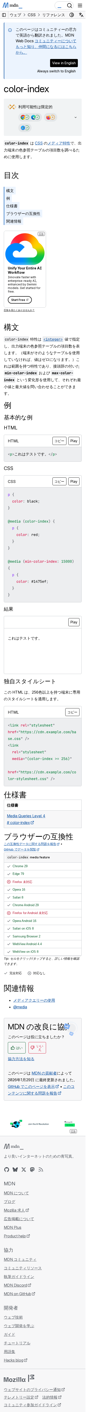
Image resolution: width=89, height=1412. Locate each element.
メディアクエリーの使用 (34, 1000)
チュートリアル (17, 1343)
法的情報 (49, 1397)
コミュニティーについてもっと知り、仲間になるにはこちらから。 (46, 46)
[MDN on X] (24, 1169)
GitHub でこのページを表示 (31, 1086)
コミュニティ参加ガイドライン (30, 1404)
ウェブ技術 (13, 1317)
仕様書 (12, 205)
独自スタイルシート (30, 681)
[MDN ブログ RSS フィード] (41, 1169)
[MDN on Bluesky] (15, 1169)
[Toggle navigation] (80, 5)
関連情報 (13, 221)
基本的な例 (18, 417)
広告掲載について (19, 1218)
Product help (15, 1236)
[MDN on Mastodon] (32, 1169)
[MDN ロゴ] (13, 1147)
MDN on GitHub (17, 1293)
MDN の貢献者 (44, 1073)
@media (20, 1007)
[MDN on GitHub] (6, 1169)
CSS (39, 143)
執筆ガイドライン (19, 1276)
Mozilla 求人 (14, 1210)
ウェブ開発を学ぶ (19, 1325)
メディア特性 (58, 143)
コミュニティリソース (23, 1268)
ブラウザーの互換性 (23, 213)
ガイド (9, 1334)
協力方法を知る (21, 1058)
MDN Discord (15, 1285)
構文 (10, 190)
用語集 (9, 1351)
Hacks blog (13, 1360)
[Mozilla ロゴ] (19, 1378)
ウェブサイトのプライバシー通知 (32, 1389)
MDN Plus (12, 1227)
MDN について (16, 1193)
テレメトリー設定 (19, 1397)
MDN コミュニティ (20, 1259)
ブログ (9, 1201)
